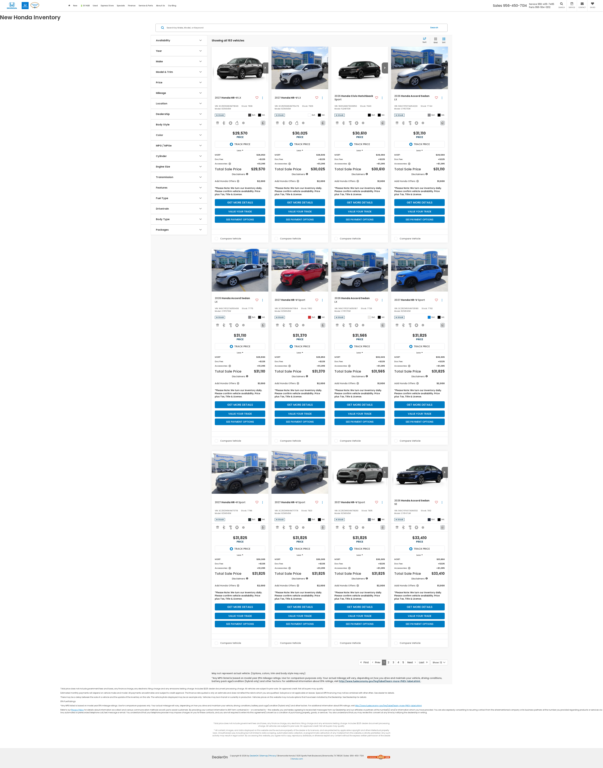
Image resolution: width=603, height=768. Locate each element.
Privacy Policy (77, 710)
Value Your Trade (240, 211)
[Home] (69, 5)
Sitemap (264, 755)
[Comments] (263, 123)
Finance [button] (132, 5)
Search (434, 27)
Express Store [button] (107, 5)
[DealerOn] (220, 757)
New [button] (75, 5)
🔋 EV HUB (85, 5)
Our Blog (172, 5)
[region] (240, 175)
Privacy (272, 755)
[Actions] (262, 98)
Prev (376, 662)
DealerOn (254, 755)
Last (422, 662)
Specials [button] (121, 5)
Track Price (242, 144)
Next (411, 662)
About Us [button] (160, 5)
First (365, 662)
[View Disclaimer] (243, 123)
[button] (265, 67)
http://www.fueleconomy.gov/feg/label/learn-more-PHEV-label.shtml (380, 681)
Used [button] (95, 5)
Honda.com (297, 759)
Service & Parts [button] (146, 5)
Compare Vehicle (230, 238)
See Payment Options (240, 219)
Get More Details (240, 202)
